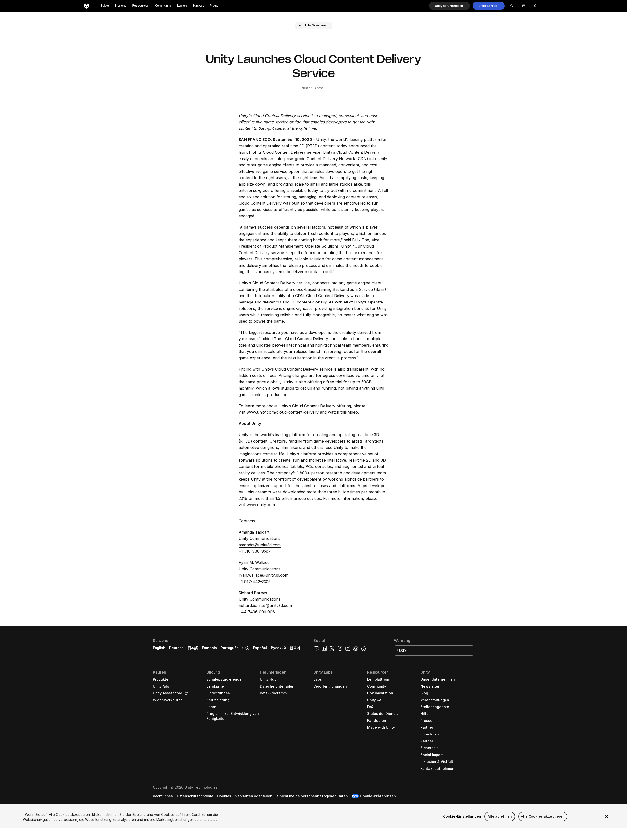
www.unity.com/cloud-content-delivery (283, 412)
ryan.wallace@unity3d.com (263, 575)
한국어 (295, 648)
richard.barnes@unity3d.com (265, 605)
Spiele (105, 5)
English (159, 648)
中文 (245, 648)
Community (163, 5)
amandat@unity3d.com (260, 544)
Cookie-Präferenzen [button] (378, 796)
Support (198, 5)
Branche (120, 5)
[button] (449, 6)
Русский (278, 648)
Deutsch (176, 648)
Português (230, 648)
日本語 (193, 648)
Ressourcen (140, 5)
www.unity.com (261, 504)
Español (260, 648)
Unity (321, 139)
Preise (214, 5)
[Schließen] (606, 816)
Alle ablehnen (500, 816)
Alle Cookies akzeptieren (543, 816)
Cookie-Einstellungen (462, 816)
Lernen (182, 5)
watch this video (343, 412)
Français (209, 648)
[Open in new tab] (185, 693)
